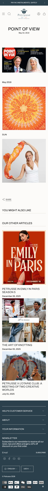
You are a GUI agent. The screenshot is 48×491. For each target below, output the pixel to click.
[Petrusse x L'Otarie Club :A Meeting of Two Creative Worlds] (24, 365)
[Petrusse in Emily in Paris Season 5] (24, 258)
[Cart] (44, 14)
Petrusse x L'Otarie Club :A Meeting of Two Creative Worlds (22, 386)
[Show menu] (3, 14)
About (6, 420)
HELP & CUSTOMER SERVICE (17, 411)
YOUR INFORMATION (13, 429)
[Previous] (3, 3)
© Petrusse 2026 (8, 476)
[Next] (44, 3)
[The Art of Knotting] (24, 320)
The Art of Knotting (17, 345)
